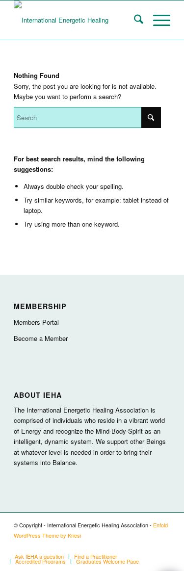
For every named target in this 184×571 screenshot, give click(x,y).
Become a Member (41, 338)
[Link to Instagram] (133, 546)
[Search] (133, 20)
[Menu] (156, 20)
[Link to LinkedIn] (148, 546)
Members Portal (36, 322)
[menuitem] (133, 20)
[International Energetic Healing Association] (76, 20)
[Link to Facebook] (163, 546)
